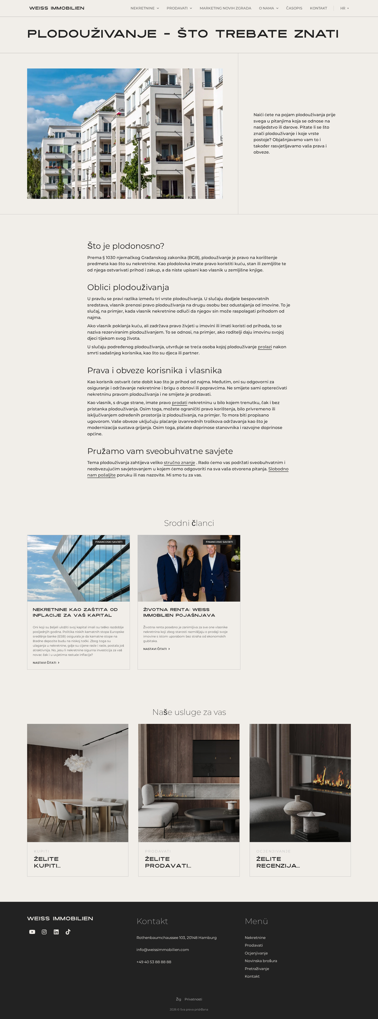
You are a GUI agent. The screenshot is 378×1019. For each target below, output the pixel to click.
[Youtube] (32, 932)
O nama (266, 8)
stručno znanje (179, 462)
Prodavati (177, 8)
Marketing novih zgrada (225, 8)
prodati (179, 402)
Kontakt (318, 8)
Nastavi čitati (45, 662)
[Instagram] (44, 932)
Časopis (294, 8)
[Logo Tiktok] (68, 932)
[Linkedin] (56, 932)
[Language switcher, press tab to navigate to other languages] (344, 8)
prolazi (265, 346)
